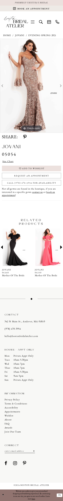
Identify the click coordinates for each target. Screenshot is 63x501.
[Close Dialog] (3, 495)
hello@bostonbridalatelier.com (21, 336)
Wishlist (9, 416)
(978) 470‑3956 (13, 329)
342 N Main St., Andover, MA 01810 (25, 322)
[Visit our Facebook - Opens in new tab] (6, 463)
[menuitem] (33, 22)
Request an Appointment (31, 176)
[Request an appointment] (49, 22)
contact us (37, 192)
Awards (8, 428)
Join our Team (13, 432)
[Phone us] (57, 22)
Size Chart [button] (7, 161)
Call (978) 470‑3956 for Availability (31, 183)
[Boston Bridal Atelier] (16, 22)
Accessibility (11, 408)
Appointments (12, 412)
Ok (59, 495)
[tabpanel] (31, 86)
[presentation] (15, 247)
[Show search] (41, 22)
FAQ (7, 424)
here (33, 499)
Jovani (19, 35)
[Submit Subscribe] (33, 451)
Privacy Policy (12, 400)
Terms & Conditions (16, 404)
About (8, 420)
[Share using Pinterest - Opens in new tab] (25, 137)
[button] (33, 22)
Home (7, 35)
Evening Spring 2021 (42, 35)
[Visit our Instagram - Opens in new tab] (15, 463)
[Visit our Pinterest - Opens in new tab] (24, 463)
